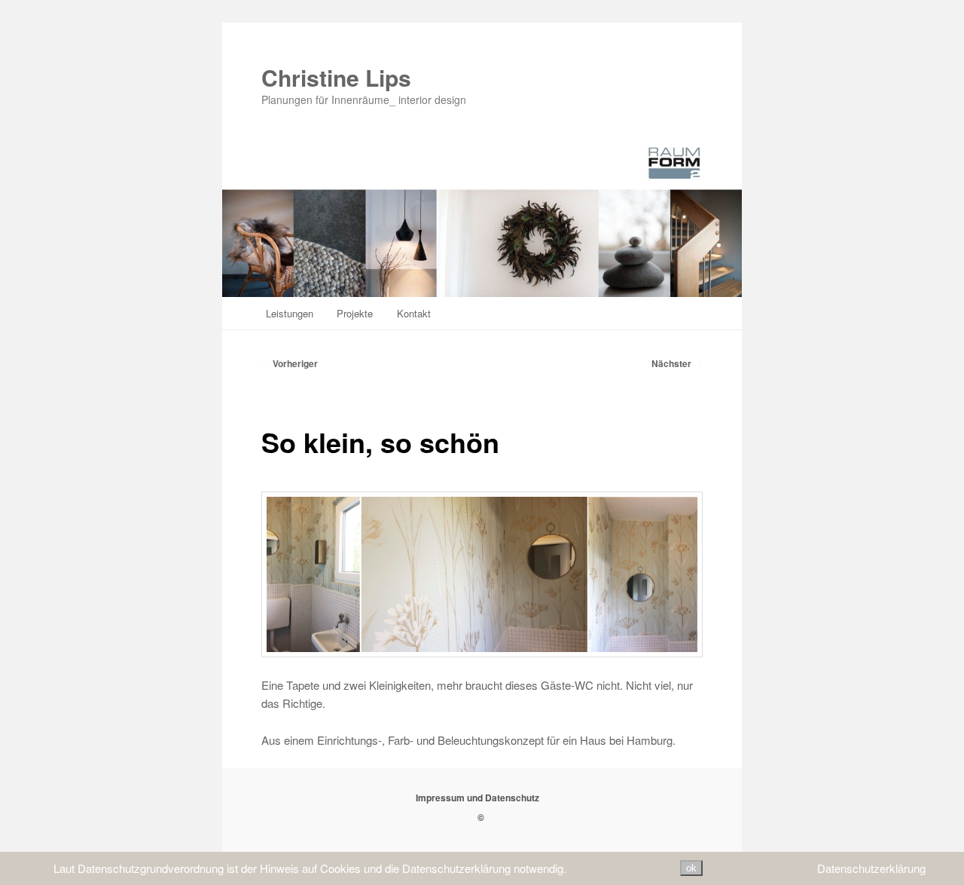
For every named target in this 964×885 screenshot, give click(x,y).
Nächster (677, 363)
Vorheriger (289, 363)
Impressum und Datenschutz (477, 797)
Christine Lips (336, 77)
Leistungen (289, 313)
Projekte (355, 313)
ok (691, 868)
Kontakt (414, 313)
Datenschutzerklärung (871, 868)
